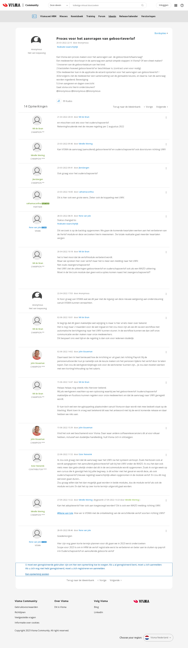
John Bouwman (85, 351)
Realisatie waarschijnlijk (67, 47)
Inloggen (163, 5)
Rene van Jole (85, 215)
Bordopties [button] (160, 33)
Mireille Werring (85, 143)
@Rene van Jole (65, 513)
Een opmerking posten (37, 574)
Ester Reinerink (85, 454)
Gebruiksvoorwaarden (26, 607)
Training (90, 16)
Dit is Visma (60, 607)
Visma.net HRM (48, 16)
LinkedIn (98, 612)
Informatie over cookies (27, 622)
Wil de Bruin (84, 117)
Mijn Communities (176, 5)
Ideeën (112, 16)
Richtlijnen (20, 612)
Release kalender (128, 16)
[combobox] (108, 5)
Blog (96, 607)
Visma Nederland (159, 637)
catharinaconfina (86, 191)
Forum (101, 16)
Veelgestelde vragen (25, 617)
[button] (59, 101)
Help (182, 5)
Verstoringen (148, 16)
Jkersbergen (84, 167)
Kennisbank (77, 16)
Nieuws (64, 16)
